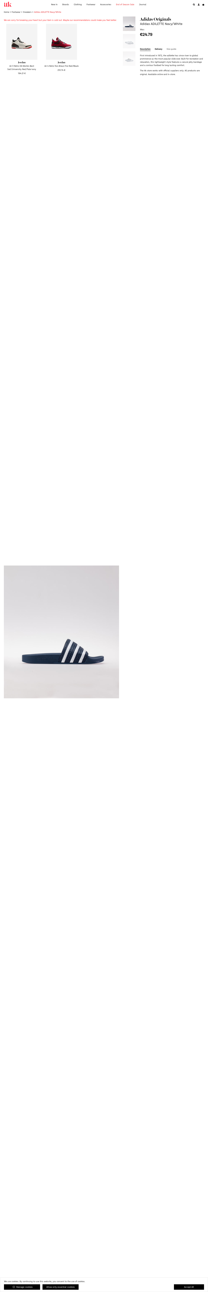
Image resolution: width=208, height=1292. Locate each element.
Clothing (78, 4)
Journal (142, 4)
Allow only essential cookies (60, 1286)
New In (54, 4)
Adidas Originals (155, 19)
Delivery (158, 49)
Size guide (171, 49)
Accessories (105, 4)
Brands (65, 4)
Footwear (91, 4)
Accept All (189, 1286)
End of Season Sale (125, 4)
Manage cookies (24, 1286)
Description (145, 49)
